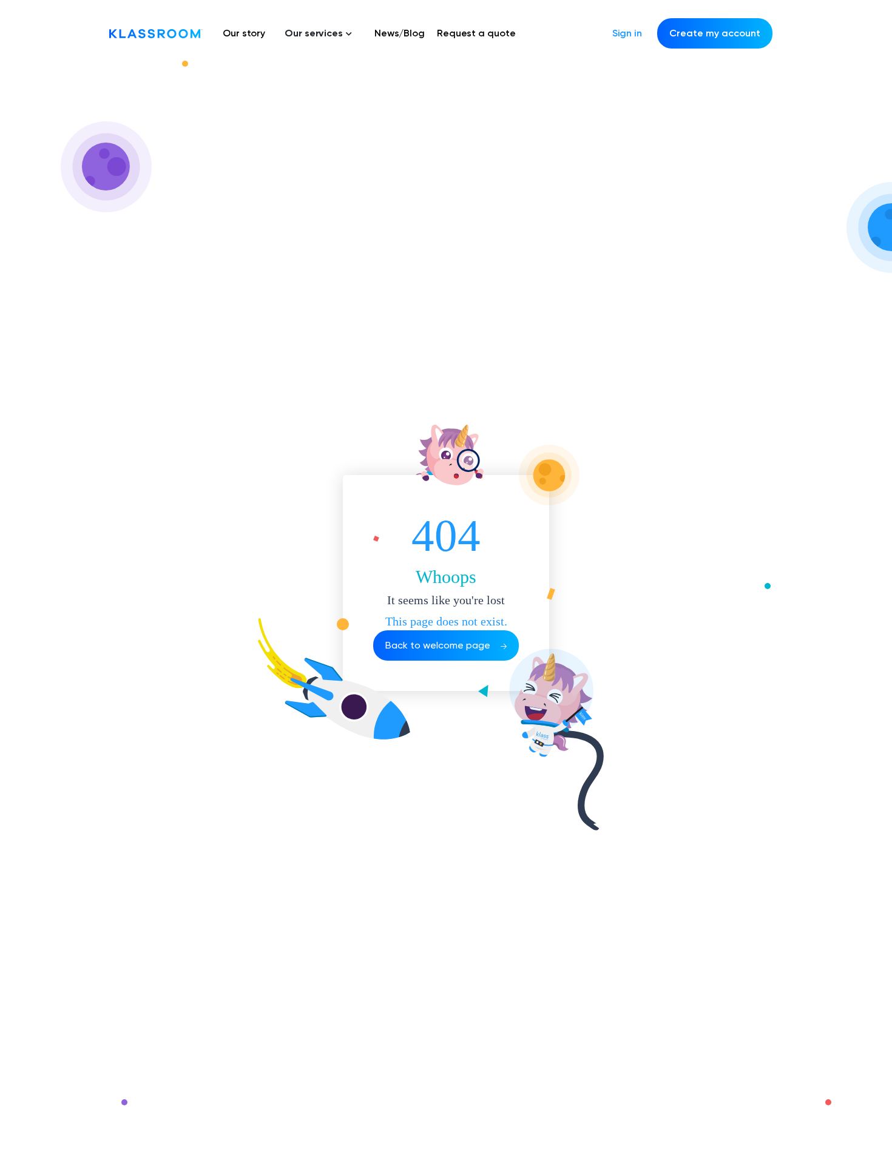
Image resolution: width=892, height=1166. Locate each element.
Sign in (627, 33)
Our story (244, 33)
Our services (314, 33)
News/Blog (399, 33)
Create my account (714, 33)
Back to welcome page (439, 645)
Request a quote (476, 33)
